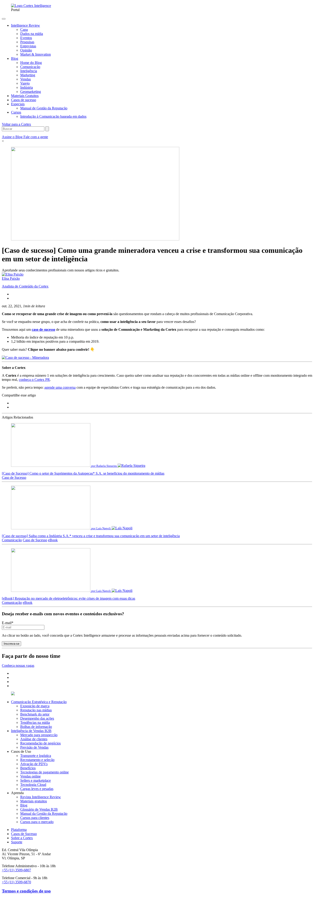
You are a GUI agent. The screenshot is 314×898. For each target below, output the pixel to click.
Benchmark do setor (34, 714)
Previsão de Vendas (34, 747)
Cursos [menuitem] (16, 112)
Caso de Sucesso (14, 477)
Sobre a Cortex (22, 838)
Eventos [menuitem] (26, 38)
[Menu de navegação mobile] (4, 19)
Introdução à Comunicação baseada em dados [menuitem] (53, 116)
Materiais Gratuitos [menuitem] (25, 96)
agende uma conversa (60, 387)
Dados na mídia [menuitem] (31, 34)
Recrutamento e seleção (37, 760)
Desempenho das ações (37, 718)
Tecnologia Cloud (33, 785)
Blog (23, 805)
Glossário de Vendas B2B (39, 809)
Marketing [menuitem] (27, 75)
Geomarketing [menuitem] (30, 92)
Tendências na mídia (35, 722)
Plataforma (19, 830)
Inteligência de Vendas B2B (31, 731)
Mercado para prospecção (38, 735)
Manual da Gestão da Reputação (43, 813)
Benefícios (28, 768)
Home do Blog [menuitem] (31, 63)
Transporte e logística (35, 756)
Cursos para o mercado (37, 822)
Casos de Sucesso (24, 834)
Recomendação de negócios (40, 743)
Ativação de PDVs (34, 764)
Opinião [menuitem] (26, 50)
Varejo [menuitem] (25, 83)
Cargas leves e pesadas (36, 789)
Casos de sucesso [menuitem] (23, 100)
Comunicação (12, 540)
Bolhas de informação (36, 727)
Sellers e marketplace (35, 780)
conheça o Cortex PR (34, 380)
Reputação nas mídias (36, 710)
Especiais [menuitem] (18, 104)
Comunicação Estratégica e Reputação (39, 702)
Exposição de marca (34, 706)
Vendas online (30, 776)
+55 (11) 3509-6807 (16, 870)
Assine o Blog (12, 137)
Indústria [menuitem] (26, 87)
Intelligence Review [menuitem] (25, 25)
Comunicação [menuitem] (30, 67)
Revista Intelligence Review (40, 797)
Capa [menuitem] (24, 29)
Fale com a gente (35, 137)
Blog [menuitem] (14, 58)
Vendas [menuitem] (25, 79)
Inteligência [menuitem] (28, 71)
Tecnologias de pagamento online (44, 772)
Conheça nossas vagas (18, 665)
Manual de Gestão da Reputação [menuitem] (43, 108)
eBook (53, 540)
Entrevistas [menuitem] (28, 46)
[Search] (47, 128)
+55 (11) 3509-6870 (16, 882)
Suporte (16, 842)
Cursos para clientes (34, 818)
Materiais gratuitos (33, 801)
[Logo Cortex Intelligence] (31, 6)
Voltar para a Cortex (16, 124)
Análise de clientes (33, 739)
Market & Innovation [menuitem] (35, 54)
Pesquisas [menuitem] (27, 42)
